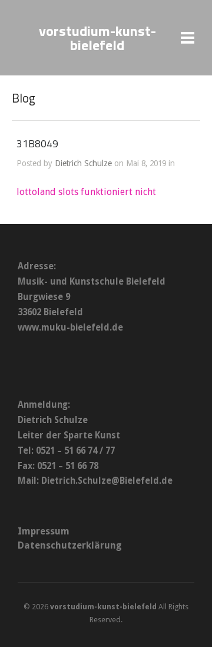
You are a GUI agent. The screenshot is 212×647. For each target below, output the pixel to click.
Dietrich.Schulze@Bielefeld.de (107, 481)
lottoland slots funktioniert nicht (86, 191)
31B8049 (37, 143)
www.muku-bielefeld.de (70, 327)
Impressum (43, 531)
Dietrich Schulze (83, 163)
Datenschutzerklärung (70, 545)
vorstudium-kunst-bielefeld (97, 37)
